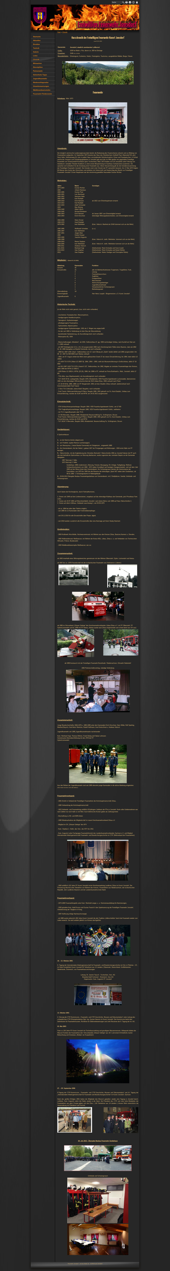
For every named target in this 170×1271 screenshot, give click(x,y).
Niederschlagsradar (40, 82)
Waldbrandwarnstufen (41, 90)
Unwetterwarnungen (41, 86)
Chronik (64, 32)
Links (35, 56)
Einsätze (36, 44)
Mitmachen (37, 63)
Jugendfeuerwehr (40, 78)
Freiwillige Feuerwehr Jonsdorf (107, 25)
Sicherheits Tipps (40, 75)
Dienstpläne (38, 67)
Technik (36, 48)
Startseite (37, 37)
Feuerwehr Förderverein (42, 94)
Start (59, 32)
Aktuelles (36, 40)
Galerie (36, 52)
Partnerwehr (38, 71)
